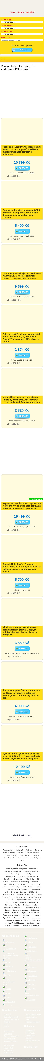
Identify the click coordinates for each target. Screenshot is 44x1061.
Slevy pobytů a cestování (22, 12)
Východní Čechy (12, 889)
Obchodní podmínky (11, 1017)
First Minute (30, 1033)
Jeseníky (7, 879)
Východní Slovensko (24, 900)
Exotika (28, 1043)
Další (28, 835)
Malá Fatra (31, 894)
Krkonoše (14, 882)
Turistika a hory (8, 850)
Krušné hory (25, 882)
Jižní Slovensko (18, 894)
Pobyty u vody (24, 855)
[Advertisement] (22, 95)
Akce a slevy (9, 1050)
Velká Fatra (10, 900)
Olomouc (35, 882)
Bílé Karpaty (17, 871)
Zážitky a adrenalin (32, 853)
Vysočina (24, 889)
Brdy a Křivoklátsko (32, 871)
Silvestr (20, 858)
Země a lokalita (8, 25)
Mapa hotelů (8, 1048)
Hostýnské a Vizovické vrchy (26, 876)
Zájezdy (12, 853)
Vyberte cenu (7, 31)
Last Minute (30, 1030)
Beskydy (7, 871)
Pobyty (28, 1019)
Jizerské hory (18, 879)
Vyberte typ (6, 19)
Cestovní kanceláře (11, 1019)
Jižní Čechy (30, 879)
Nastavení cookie (10, 1041)
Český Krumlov (32, 874)
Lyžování (19, 850)
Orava (11, 897)
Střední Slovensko (35, 897)
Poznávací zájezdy (33, 1040)
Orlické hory (8, 884)
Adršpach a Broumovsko (27, 869)
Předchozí (18, 835)
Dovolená (7, 1014)
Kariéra (6, 1027)
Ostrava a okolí (20, 884)
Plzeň (31, 884)
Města (20, 853)
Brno (7, 874)
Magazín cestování (33, 1022)
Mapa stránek (9, 1045)
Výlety (35, 855)
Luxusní (28, 858)
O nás (6, 1024)
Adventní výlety (9, 858)
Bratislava (6, 894)
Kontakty (7, 1022)
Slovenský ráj (21, 897)
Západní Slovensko (19, 902)
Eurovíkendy (30, 1035)
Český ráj (9, 876)
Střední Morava (27, 887)
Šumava (38, 887)
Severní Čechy (14, 887)
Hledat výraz (6, 37)
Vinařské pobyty (11, 855)
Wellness (29, 850)
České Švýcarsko (17, 874)
